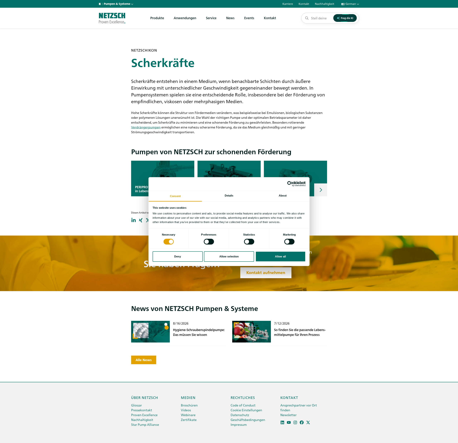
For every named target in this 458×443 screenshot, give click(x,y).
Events (249, 18)
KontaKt (289, 397)
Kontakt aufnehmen (265, 272)
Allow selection (229, 256)
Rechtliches (243, 397)
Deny (177, 256)
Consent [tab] (175, 195)
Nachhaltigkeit (142, 419)
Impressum (239, 424)
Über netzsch (144, 397)
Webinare (188, 415)
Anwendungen (185, 18)
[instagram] (295, 422)
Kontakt (270, 18)
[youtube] (289, 422)
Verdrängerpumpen (146, 127)
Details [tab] (229, 195)
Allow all (280, 256)
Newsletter (288, 415)
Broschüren (189, 405)
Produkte (157, 18)
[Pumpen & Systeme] (112, 18)
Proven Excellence (144, 415)
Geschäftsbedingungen (248, 419)
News (230, 18)
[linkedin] (282, 422)
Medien (188, 397)
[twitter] (308, 422)
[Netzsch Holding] (100, 4)
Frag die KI (347, 18)
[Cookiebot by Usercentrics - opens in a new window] (290, 183)
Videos (186, 410)
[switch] (209, 242)
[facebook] (302, 422)
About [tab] (283, 195)
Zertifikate (189, 419)
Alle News (144, 360)
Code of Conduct (243, 405)
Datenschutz (240, 415)
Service (211, 18)
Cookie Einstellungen (246, 410)
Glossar (136, 405)
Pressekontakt (141, 410)
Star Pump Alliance (145, 424)
